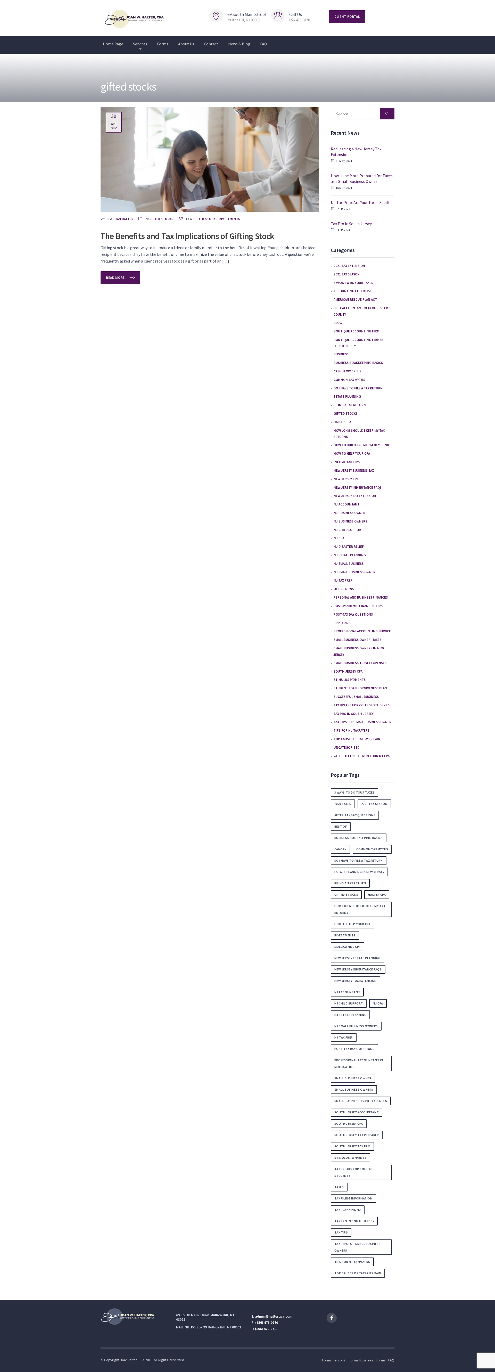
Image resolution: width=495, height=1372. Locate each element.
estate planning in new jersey (359, 872)
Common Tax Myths (349, 380)
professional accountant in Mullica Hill (358, 1063)
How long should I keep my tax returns (359, 909)
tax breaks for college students (362, 705)
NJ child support (348, 530)
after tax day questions (355, 815)
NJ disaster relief (349, 546)
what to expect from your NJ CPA (362, 756)
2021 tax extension (349, 266)
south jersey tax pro (352, 1146)
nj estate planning (350, 1015)
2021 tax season (347, 274)
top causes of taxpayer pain (357, 739)
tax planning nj (347, 1210)
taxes (339, 1187)
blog (338, 323)
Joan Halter (123, 219)
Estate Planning (347, 396)
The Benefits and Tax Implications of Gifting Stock (187, 236)
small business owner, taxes (357, 640)
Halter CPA (342, 422)
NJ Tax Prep (343, 580)
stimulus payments (350, 679)
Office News (344, 589)
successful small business (356, 697)
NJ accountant (346, 504)
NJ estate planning (350, 555)
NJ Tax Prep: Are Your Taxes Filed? (360, 202)
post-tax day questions (353, 614)
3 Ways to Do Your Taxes (353, 283)
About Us (186, 43)
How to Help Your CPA (352, 453)
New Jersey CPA (346, 479)
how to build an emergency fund (361, 445)
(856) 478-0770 (266, 1322)
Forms (162, 43)
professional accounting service (362, 631)
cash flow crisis (347, 371)
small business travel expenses (360, 663)
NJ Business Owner (349, 513)
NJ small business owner (354, 572)
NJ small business (349, 563)
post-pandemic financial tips (358, 606)
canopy (340, 849)
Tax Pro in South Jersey (351, 223)
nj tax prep (343, 1037)
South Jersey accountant (356, 1112)
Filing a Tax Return (350, 405)
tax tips (341, 1232)
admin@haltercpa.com (273, 1316)
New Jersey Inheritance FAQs (358, 487)
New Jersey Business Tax (354, 470)
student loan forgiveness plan (360, 688)
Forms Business (361, 1360)
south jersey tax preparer (356, 1135)
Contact (211, 43)
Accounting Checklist (353, 291)
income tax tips (347, 462)
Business (341, 354)
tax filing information (353, 1198)
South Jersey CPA (348, 671)
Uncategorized (346, 747)
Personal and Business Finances (361, 597)
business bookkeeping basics (358, 363)
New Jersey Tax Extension (355, 496)
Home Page (113, 43)
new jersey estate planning (357, 958)
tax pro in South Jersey (354, 714)
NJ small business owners (356, 1026)
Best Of (340, 826)
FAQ (263, 43)
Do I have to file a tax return (358, 388)
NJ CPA (339, 538)
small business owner (353, 1078)
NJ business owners (350, 521)
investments (229, 219)
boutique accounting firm (357, 331)
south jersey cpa (348, 1123)
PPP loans (342, 623)
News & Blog (239, 43)
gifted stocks (162, 219)
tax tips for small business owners (363, 722)
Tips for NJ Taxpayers (351, 730)
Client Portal (347, 16)
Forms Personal (334, 1360)
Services (140, 43)
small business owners (354, 1089)
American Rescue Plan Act (355, 299)
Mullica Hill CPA (347, 947)
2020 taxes (342, 804)
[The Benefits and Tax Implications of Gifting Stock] (210, 158)
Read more (116, 277)
